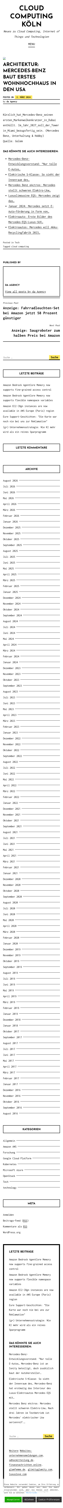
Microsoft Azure (13, 1170)
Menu (31, 44)
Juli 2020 (9, 908)
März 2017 (9, 1072)
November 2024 (11, 603)
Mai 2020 (8, 920)
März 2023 (9, 720)
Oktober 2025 (11, 539)
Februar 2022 (11, 797)
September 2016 (12, 1107)
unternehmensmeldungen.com (26, 1455)
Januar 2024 (10, 662)
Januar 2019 (10, 1013)
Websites (25, 1450)
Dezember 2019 (11, 949)
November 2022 (11, 744)
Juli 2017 (9, 1049)
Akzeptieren (13, 1499)
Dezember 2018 (11, 1019)
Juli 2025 (9, 556)
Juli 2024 (9, 627)
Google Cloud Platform (17, 1158)
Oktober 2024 (11, 609)
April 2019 (9, 996)
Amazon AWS (9, 1146)
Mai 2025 (8, 568)
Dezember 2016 (11, 1090)
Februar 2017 (11, 1078)
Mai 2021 (8, 849)
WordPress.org (11, 1232)
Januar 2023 (10, 732)
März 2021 (9, 861)
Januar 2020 (10, 943)
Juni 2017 (9, 1054)
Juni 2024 (9, 633)
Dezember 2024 (11, 597)
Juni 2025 (9, 562)
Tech (17, 242)
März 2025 (9, 580)
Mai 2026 (8, 498)
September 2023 (12, 685)
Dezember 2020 (11, 879)
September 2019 (12, 967)
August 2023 (10, 691)
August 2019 (10, 972)
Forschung (9, 1152)
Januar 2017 (10, 1084)
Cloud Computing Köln (31, 16)
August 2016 (10, 1113)
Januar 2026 (10, 521)
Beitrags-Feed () (16, 1220)
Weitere (13, 1450)
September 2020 (12, 896)
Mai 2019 (8, 990)
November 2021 (11, 814)
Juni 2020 (9, 914)
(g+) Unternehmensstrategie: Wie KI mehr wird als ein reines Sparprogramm (30, 1325)
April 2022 (9, 785)
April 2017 (9, 1066)
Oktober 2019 (11, 961)
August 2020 (10, 902)
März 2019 (9, 1002)
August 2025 (10, 550)
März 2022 (9, 791)
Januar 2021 (10, 873)
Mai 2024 (8, 638)
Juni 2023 (9, 703)
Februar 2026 (11, 515)
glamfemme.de (17, 1469)
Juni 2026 (9, 492)
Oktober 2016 (11, 1101)
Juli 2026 (9, 486)
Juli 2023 (9, 697)
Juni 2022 (9, 773)
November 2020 (11, 885)
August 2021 (10, 832)
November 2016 (11, 1095)
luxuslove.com (18, 1474)
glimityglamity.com (40, 1469)
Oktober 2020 (11, 890)
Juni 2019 (9, 984)
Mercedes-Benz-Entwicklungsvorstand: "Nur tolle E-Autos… (32, 164)
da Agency (12, 101)
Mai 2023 (8, 709)
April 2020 (9, 926)
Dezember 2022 (11, 738)
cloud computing (20, 246)
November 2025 (11, 533)
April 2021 (9, 855)
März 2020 (9, 931)
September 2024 (12, 615)
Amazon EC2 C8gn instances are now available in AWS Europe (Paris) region (31, 1295)
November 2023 (11, 674)
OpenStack (9, 1175)
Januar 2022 (10, 802)
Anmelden (8, 1214)
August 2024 (10, 621)
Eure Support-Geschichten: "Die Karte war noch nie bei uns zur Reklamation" (29, 1310)
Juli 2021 (9, 838)
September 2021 (12, 826)
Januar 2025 (10, 592)
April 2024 (9, 644)
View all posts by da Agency (25, 291)
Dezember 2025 (11, 527)
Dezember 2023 (11, 668)
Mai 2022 (8, 779)
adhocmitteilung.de (21, 1460)
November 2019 (11, 955)
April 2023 (9, 715)
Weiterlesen (31, 1493)
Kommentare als (15, 1226)
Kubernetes (9, 1164)
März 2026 (9, 509)
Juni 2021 (9, 843)
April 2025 (9, 574)
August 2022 (10, 761)
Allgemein (9, 1140)
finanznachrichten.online (25, 1464)
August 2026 (10, 480)
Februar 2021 (11, 867)
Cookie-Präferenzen (49, 1499)
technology (9, 1187)
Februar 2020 (11, 937)
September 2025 (12, 545)
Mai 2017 (8, 1060)
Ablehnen (29, 1499)
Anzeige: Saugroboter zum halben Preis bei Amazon (36, 330)
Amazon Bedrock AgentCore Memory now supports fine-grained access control (30, 1264)
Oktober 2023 (11, 679)
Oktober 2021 (11, 820)
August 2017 (10, 1043)
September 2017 (12, 1037)
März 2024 (9, 650)
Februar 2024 (11, 656)
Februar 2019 (11, 1008)
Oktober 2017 (11, 1031)
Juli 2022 (9, 767)
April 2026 (9, 504)
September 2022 (12, 756)
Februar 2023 (11, 726)
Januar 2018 (10, 1025)
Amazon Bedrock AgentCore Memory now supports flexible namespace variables (30, 1279)
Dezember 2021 (11, 808)
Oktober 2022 (11, 750)
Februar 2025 (11, 586)
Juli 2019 (9, 978)
